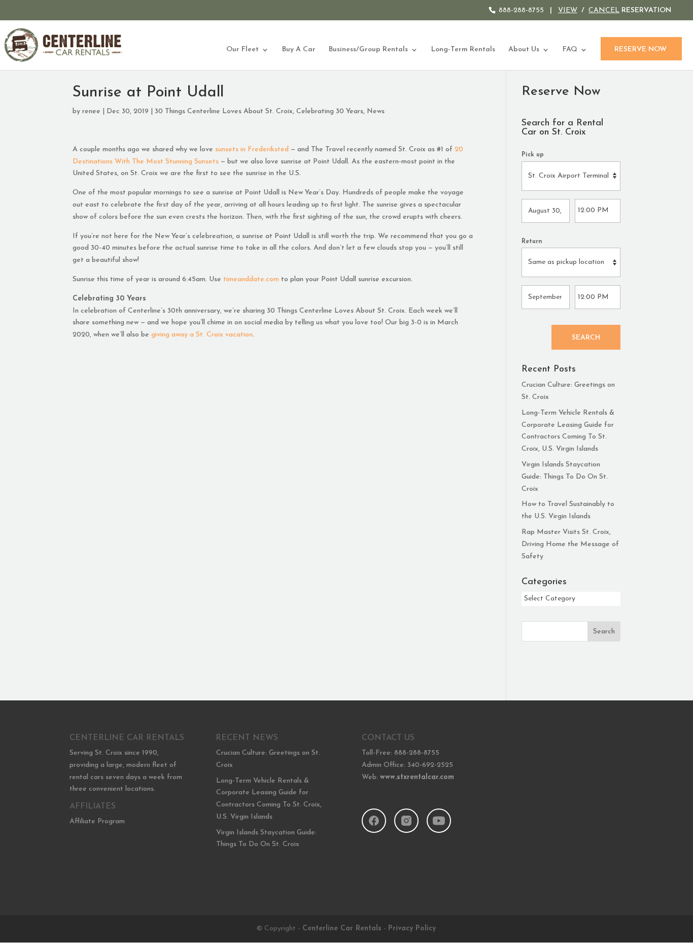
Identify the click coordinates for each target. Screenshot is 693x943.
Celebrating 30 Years (329, 111)
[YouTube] (439, 821)
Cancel (603, 10)
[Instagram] (406, 821)
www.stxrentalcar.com (417, 777)
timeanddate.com (251, 279)
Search (586, 338)
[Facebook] (374, 821)
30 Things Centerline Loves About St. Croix (224, 111)
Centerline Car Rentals (342, 928)
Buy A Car (299, 49)
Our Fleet (242, 49)
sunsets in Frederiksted (252, 149)
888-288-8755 (521, 10)
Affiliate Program (97, 821)
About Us (523, 49)
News (376, 111)
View (567, 10)
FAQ (570, 49)
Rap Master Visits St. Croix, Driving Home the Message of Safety (570, 544)
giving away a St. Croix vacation (202, 335)
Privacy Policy (412, 928)
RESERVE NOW (640, 49)
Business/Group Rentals (368, 49)
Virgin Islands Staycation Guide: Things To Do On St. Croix (565, 477)
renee (91, 111)
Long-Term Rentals (463, 49)
